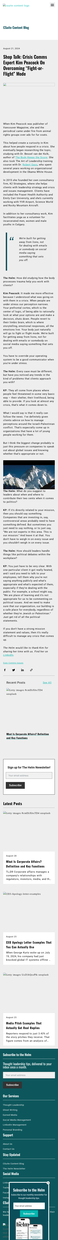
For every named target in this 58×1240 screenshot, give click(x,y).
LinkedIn (8, 655)
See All (47, 682)
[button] (52, 4)
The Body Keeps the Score (31, 157)
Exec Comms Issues (13, 663)
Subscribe (15, 785)
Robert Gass (30, 164)
